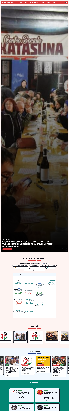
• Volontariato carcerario (19, 304)
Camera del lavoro (35, 265)
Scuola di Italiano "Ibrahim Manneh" (38, 267)
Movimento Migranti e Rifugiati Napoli (22, 267)
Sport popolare (51, 267)
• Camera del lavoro (30, 295)
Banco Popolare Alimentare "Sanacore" (21, 265)
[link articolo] (14, 391)
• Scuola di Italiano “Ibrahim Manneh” (18, 295)
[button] (66, 2)
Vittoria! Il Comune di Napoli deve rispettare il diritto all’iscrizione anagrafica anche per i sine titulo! (50, 395)
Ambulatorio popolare (36, 263)
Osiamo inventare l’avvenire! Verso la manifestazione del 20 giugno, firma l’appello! (24, 395)
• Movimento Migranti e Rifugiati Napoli (40, 279)
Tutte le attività (25, 263)
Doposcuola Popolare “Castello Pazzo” (48, 265)
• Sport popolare (20, 284)
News (20, 390)
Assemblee (45, 263)
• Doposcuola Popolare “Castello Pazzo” (18, 290)
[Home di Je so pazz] (3, 2)
